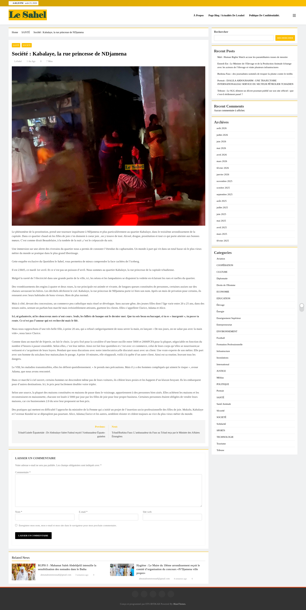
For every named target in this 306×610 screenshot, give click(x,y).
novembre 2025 (224, 181)
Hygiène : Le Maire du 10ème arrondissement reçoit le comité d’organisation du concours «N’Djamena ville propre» (168, 569)
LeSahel (18, 61)
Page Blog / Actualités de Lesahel (226, 15)
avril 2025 (222, 227)
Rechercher (221, 31)
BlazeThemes (179, 604)
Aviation (221, 258)
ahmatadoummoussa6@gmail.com (55, 575)
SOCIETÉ (27, 45)
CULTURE (222, 272)
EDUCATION (223, 298)
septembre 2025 (225, 194)
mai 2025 (221, 220)
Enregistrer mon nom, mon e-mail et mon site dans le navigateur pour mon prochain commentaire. (68, 525)
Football (221, 338)
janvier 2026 (223, 174)
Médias (220, 377)
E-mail (83, 511)
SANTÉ (16, 45)
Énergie (220, 311)
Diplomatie (222, 278)
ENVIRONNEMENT (227, 331)
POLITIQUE (223, 384)
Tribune (220, 450)
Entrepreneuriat (224, 324)
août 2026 (222, 128)
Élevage (221, 305)
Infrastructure (223, 351)
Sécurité (221, 410)
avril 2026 (222, 154)
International (223, 364)
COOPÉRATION (225, 265)
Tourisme (221, 443)
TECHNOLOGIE (225, 437)
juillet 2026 (222, 135)
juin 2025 (221, 214)
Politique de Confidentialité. (264, 15)
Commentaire (23, 472)
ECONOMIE (223, 291)
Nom (18, 511)
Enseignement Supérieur (229, 318)
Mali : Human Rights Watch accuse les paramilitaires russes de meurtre (252, 57)
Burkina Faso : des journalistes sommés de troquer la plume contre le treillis (255, 74)
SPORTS (221, 430)
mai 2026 (221, 148)
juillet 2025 (222, 207)
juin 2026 (221, 141)
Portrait (220, 390)
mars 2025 (222, 234)
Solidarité (221, 424)
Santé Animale (224, 404)
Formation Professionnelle (230, 344)
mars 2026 (222, 161)
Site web (147, 511)
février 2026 (223, 168)
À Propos (198, 15)
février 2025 (223, 240)
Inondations (222, 357)
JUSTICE (221, 371)
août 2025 (222, 201)
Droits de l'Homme (226, 285)
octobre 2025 (223, 187)
